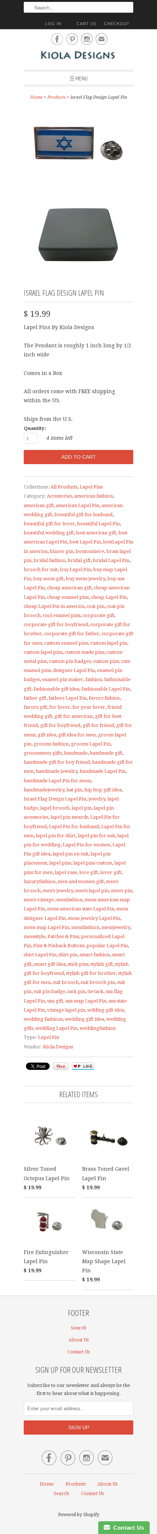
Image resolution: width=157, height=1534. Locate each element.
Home (47, 1484)
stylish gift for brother (91, 973)
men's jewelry (58, 890)
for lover (59, 707)
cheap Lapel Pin (109, 597)
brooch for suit (41, 569)
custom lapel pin (108, 643)
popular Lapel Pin (107, 945)
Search (78, 1328)
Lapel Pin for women (86, 844)
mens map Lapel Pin (46, 927)
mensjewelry (116, 927)
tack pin (76, 991)
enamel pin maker (62, 679)
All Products (63, 487)
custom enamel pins (66, 643)
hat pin (74, 789)
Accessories (59, 496)
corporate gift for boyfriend (56, 624)
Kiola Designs (58, 1046)
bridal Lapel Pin (111, 560)
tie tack (95, 991)
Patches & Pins (63, 936)
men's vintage (39, 899)
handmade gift (106, 753)
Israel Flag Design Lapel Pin (55, 799)
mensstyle (34, 936)
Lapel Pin (48, 1037)
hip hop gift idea (103, 789)
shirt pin (67, 954)
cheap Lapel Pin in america (54, 606)
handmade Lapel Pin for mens (57, 780)
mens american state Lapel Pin (80, 909)
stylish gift (102, 964)
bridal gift (79, 560)
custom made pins (84, 652)
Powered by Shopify (78, 1514)
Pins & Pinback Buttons (58, 945)
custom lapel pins (43, 652)
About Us (79, 1340)
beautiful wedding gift (49, 532)
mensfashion (85, 927)
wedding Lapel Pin (56, 1028)
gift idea (47, 735)
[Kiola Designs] (78, 56)
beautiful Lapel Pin (98, 523)
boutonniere (90, 551)
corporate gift (98, 615)
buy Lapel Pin (75, 569)
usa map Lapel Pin (85, 1001)
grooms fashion (51, 744)
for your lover (88, 707)
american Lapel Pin (77, 505)
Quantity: (35, 428)
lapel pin (82, 808)
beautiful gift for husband (83, 514)
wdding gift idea (105, 1010)
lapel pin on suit (70, 854)
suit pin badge (49, 991)
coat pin (95, 606)
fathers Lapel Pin (68, 698)
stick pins (78, 964)
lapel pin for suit (96, 835)
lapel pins (60, 863)
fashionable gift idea (56, 689)
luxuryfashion (39, 881)
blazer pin (61, 551)
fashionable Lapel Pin (105, 689)
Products (56, 97)
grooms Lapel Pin (91, 744)
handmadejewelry (44, 789)
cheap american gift (69, 587)
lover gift (110, 872)
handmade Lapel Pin (103, 771)
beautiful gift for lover (49, 523)
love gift (88, 872)
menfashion (69, 899)
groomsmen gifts (43, 753)
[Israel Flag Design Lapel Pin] (78, 146)
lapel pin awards (69, 817)
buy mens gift (48, 578)
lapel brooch (54, 808)
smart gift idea (50, 964)
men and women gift (81, 881)
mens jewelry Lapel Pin (94, 918)
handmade (76, 753)
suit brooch (65, 982)
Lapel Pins (91, 487)
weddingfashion (98, 1028)
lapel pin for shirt (56, 835)
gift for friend (98, 725)
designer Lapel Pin (74, 670)
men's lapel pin (92, 890)
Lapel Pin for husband (74, 826)
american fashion (93, 496)
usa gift (55, 1001)
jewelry (96, 799)
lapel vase (66, 872)
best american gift (96, 532)
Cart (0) (87, 23)
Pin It (60, 1066)
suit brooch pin (98, 982)
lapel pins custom (92, 863)
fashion (93, 679)
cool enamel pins (61, 615)
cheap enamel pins (68, 597)
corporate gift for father (71, 633)
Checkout (117, 23)
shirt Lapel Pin (40, 954)
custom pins (106, 661)
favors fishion (104, 698)
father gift (35, 698)
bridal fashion (49, 560)
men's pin (121, 890)
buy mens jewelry (85, 578)
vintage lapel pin (66, 1010)
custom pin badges (70, 661)
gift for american (73, 716)
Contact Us (78, 1352)
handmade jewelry (56, 771)
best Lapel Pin (85, 542)
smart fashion (95, 954)
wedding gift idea (84, 1019)
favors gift (35, 707)
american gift (39, 505)
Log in (53, 23)
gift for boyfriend (60, 725)
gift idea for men (77, 735)
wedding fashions (43, 1019)
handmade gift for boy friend (57, 762)
